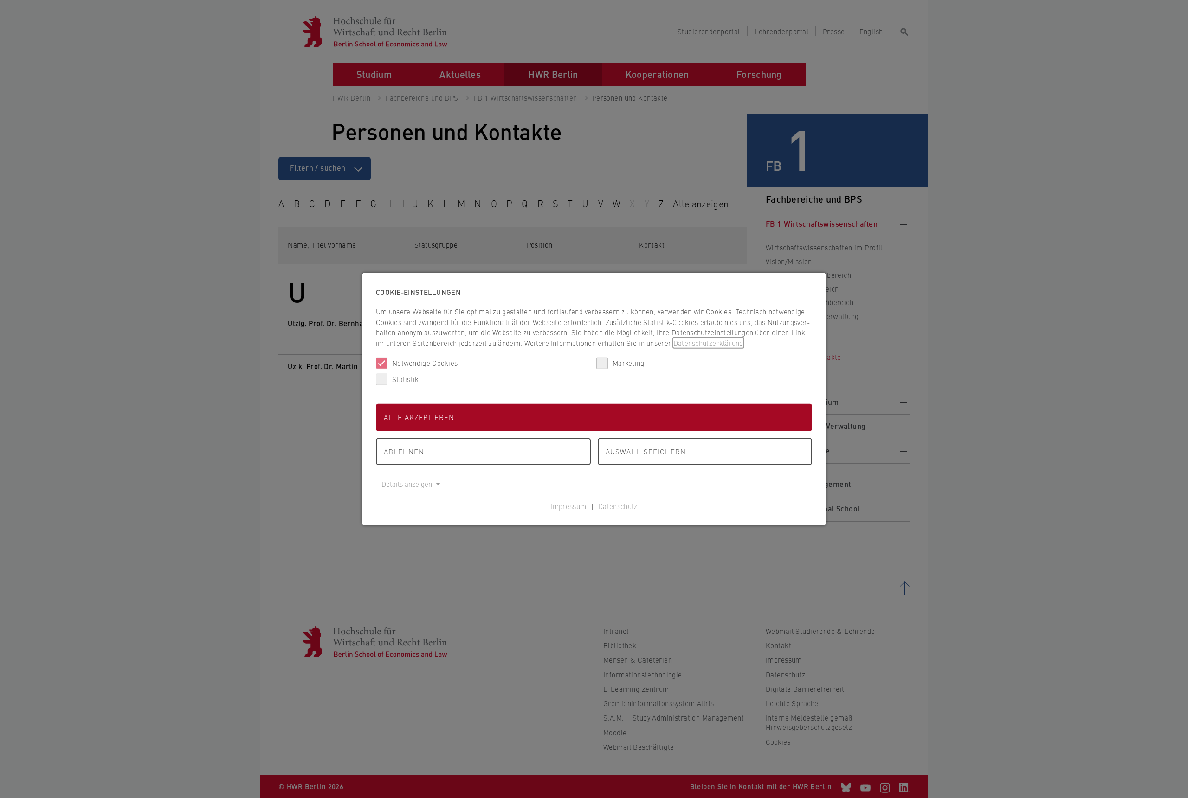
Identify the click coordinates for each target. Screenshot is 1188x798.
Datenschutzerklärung (708, 342)
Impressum (569, 506)
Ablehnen (404, 451)
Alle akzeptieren (419, 417)
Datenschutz (617, 506)
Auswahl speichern (646, 451)
